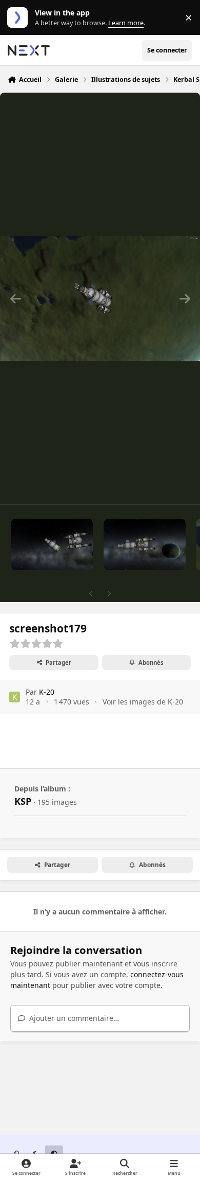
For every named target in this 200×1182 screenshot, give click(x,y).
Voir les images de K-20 (143, 702)
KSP (22, 801)
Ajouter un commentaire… (73, 1018)
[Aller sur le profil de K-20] (14, 697)
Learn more (19, 18)
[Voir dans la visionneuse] (100, 298)
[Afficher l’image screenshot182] (145, 544)
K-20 (46, 692)
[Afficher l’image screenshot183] (52, 544)
